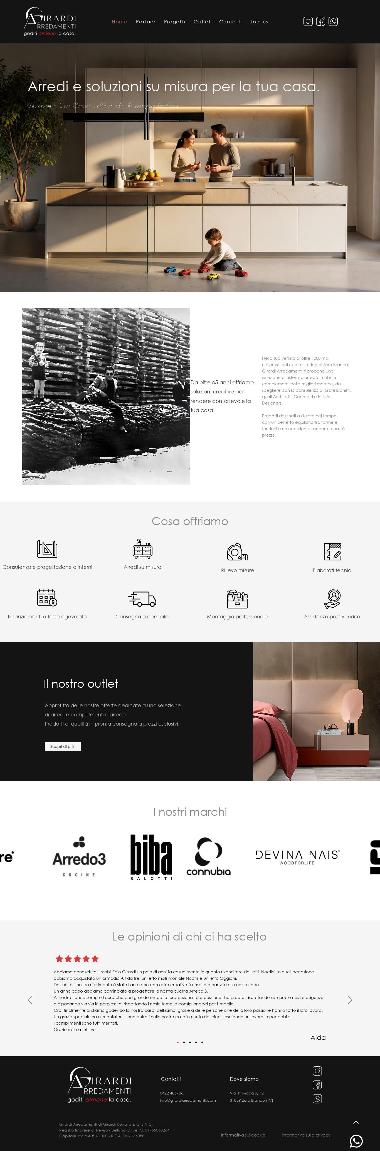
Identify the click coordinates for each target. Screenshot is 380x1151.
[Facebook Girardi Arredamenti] (320, 21)
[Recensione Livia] (190, 1042)
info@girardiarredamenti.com (188, 1100)
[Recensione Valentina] (184, 1042)
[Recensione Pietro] (196, 1042)
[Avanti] (350, 1000)
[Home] (49, 21)
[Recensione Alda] (178, 1042)
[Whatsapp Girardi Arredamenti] (333, 21)
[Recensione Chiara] (202, 1042)
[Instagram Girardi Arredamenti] (308, 21)
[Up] (355, 1122)
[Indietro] (30, 1000)
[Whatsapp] (356, 1141)
